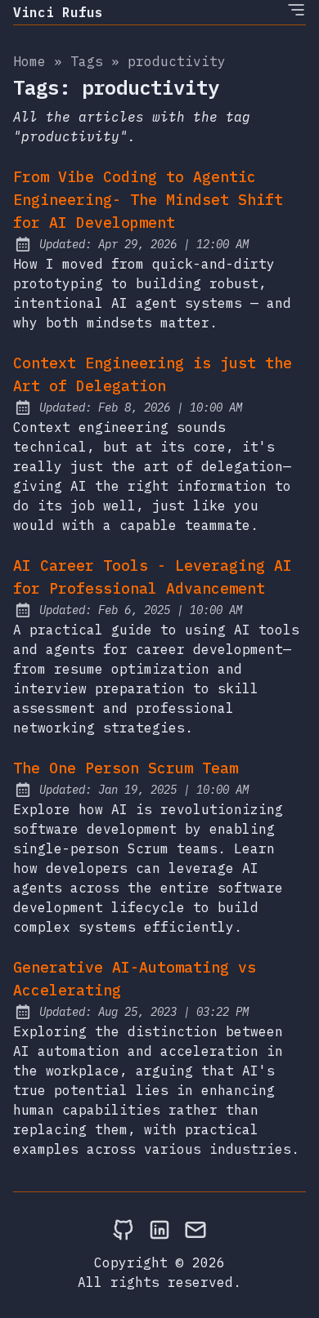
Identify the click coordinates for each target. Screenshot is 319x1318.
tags (86, 61)
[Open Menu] (296, 10)
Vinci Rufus (58, 12)
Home (29, 61)
